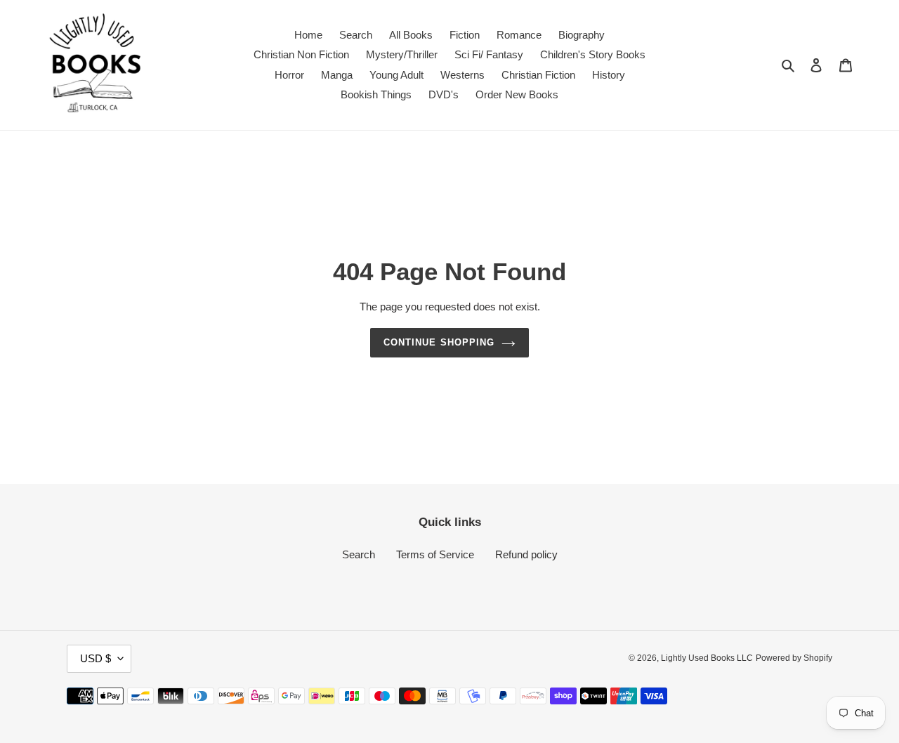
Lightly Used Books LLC (707, 658)
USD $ (95, 658)
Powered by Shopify (794, 658)
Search (358, 554)
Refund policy (526, 554)
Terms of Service (435, 554)
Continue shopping (438, 342)
